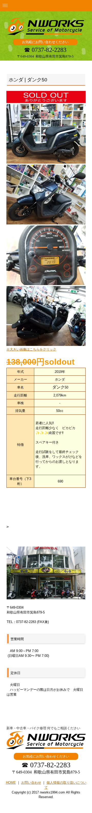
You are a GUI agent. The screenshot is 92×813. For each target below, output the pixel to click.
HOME (11, 782)
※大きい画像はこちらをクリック (31, 349)
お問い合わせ (31, 782)
